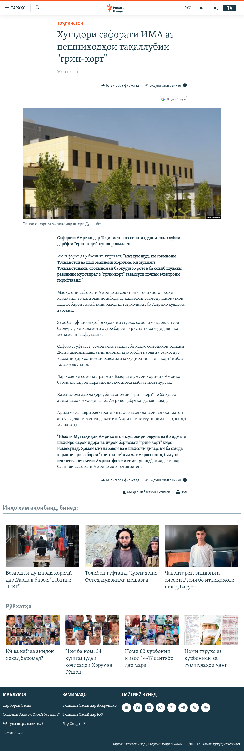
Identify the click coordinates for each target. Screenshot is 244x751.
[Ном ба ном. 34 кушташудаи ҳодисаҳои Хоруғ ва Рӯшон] (92, 630)
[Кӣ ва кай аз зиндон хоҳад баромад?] (33, 630)
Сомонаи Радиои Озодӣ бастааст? (31, 715)
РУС (187, 8)
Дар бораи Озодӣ (17, 706)
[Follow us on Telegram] (183, 707)
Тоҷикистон (70, 24)
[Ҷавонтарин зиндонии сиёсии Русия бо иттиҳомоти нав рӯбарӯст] (201, 546)
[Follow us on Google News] (126, 707)
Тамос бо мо (13, 733)
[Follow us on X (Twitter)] (171, 707)
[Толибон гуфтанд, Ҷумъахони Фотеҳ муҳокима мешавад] (122, 546)
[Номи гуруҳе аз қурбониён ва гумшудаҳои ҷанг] (211, 630)
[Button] (120, 86)
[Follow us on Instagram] (160, 707)
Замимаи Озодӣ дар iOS (82, 715)
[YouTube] (201, 8)
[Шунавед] (216, 8)
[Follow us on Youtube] (149, 707)
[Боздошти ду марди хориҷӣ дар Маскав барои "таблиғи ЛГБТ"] (42, 546)
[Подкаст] (205, 707)
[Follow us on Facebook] (137, 707)
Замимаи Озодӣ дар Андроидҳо (89, 706)
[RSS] (194, 707)
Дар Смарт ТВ (73, 724)
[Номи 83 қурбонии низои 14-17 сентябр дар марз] (152, 630)
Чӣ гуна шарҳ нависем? (23, 724)
